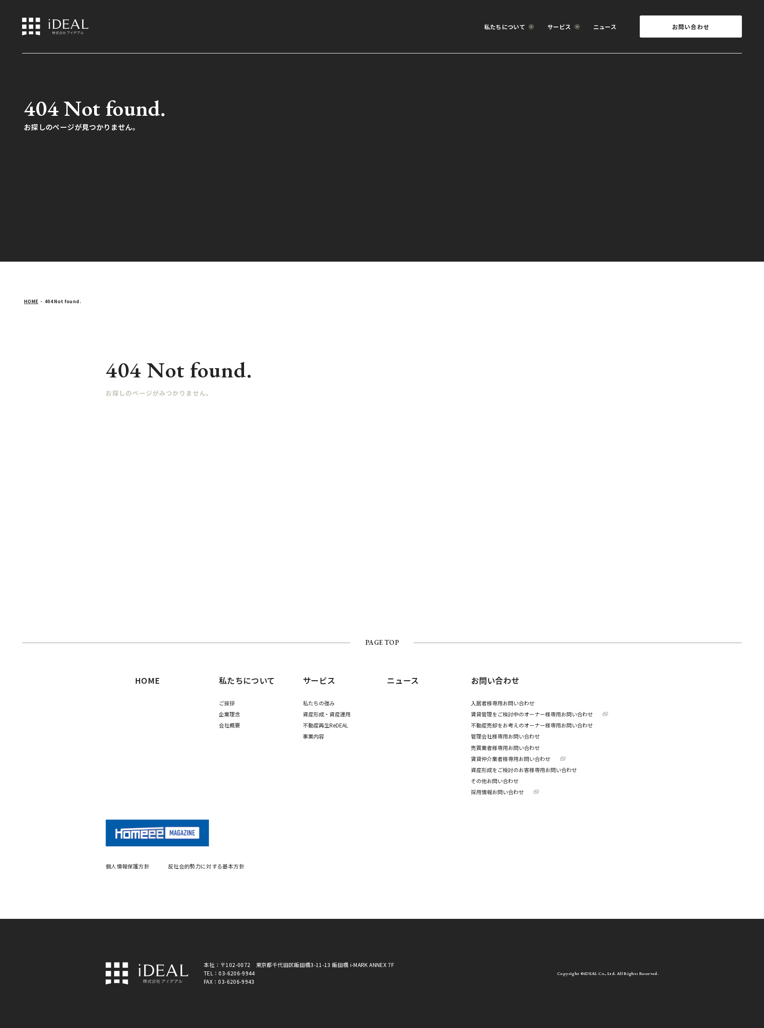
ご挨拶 (227, 703)
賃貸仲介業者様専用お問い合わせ (510, 758)
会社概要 (229, 725)
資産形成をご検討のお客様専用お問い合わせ (524, 769)
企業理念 (229, 714)
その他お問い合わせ (495, 780)
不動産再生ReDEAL (325, 725)
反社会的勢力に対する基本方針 (206, 866)
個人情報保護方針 (127, 866)
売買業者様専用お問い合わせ (505, 747)
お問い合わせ (691, 27)
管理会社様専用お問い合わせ (505, 736)
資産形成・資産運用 (327, 714)
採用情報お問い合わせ (497, 792)
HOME (31, 301)
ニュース (604, 27)
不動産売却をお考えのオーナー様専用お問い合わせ (532, 725)
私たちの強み (319, 703)
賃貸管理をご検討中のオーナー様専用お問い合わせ (532, 714)
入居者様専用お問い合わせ (503, 703)
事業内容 (313, 736)
